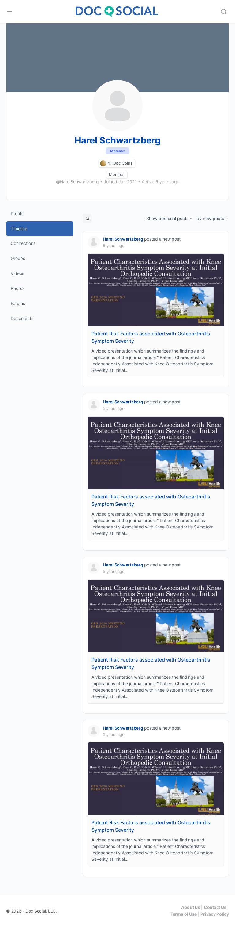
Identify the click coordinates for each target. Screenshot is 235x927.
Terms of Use (183, 914)
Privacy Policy (214, 914)
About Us (190, 907)
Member (117, 174)
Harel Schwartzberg (123, 239)
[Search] (223, 11)
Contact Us (215, 907)
